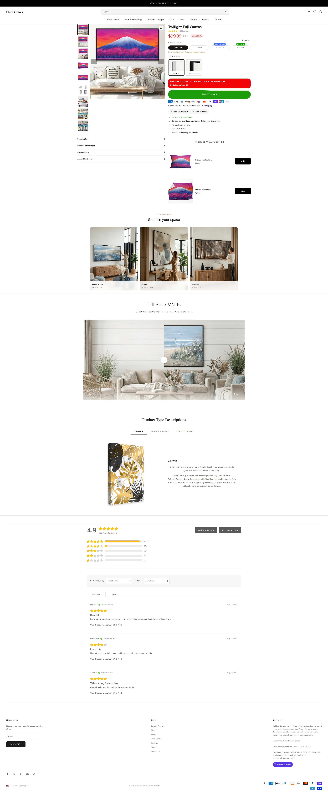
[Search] (226, 12)
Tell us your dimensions (210, 121)
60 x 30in (240, 47)
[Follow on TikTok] (34, 774)
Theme (193, 19)
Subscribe (16, 744)
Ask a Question (230, 530)
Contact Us (155, 751)
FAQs (153, 734)
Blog (153, 730)
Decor (218, 19)
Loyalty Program (158, 726)
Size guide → (246, 40)
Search (154, 747)
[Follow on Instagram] (14, 774)
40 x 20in (220, 47)
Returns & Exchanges (86, 145)
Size (172, 19)
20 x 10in (178, 47)
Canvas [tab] (139, 431)
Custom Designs (155, 19)
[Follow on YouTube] (27, 774)
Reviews (154, 743)
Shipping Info (82, 139)
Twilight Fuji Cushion (203, 160)
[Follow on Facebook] (7, 774)
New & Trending (133, 19)
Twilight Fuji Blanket (203, 190)
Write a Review (206, 530)
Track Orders (156, 739)
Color (181, 19)
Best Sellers (113, 19)
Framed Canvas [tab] (159, 431)
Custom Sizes (83, 152)
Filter (137, 581)
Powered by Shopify (152, 786)
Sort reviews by (97, 581)
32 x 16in (199, 47)
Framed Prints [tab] (185, 431)
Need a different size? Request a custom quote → (186, 52)
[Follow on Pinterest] (20, 774)
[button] (118, 541)
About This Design (85, 159)
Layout (205, 19)
